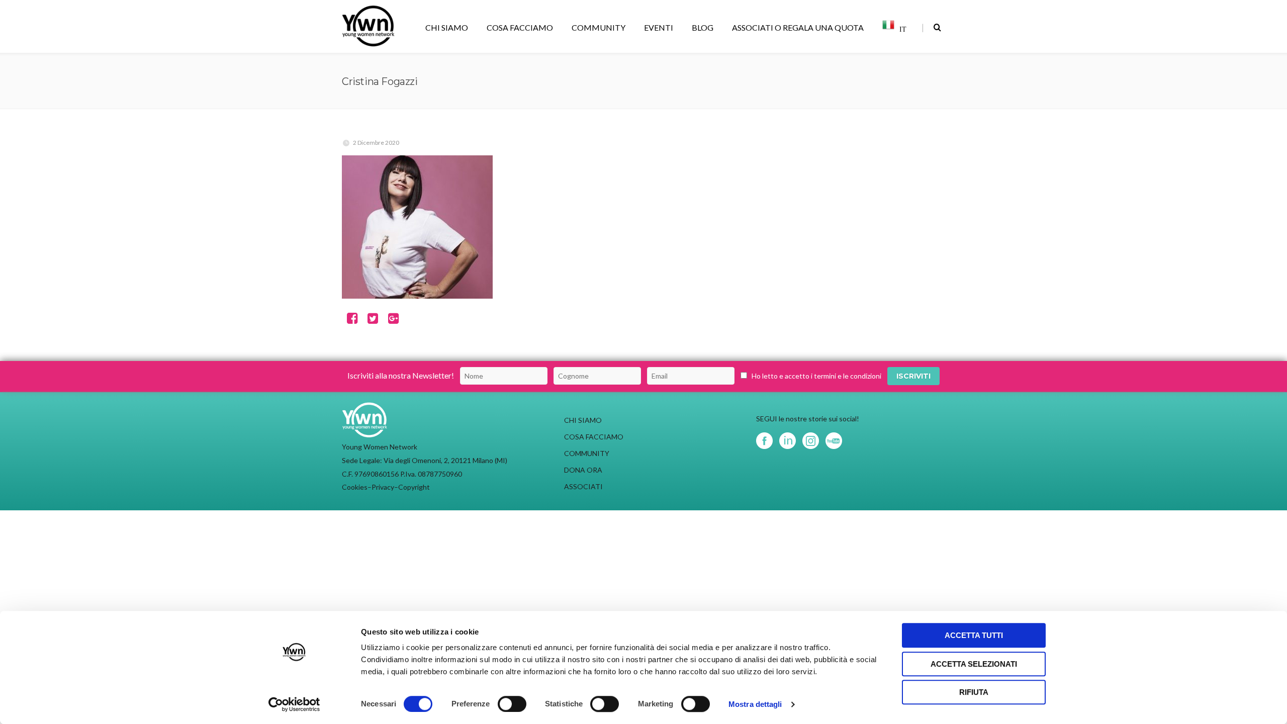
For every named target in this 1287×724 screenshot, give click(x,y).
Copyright (414, 487)
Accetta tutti (974, 635)
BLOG (702, 27)
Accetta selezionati (974, 664)
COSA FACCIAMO (520, 27)
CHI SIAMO (446, 27)
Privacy (383, 487)
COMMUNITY (598, 27)
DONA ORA (583, 470)
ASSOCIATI (583, 486)
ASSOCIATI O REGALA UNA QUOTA (798, 27)
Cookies (354, 487)
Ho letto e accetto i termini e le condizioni (816, 376)
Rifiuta (973, 692)
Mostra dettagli (755, 704)
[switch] (512, 704)
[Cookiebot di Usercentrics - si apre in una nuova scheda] (294, 704)
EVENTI (658, 27)
